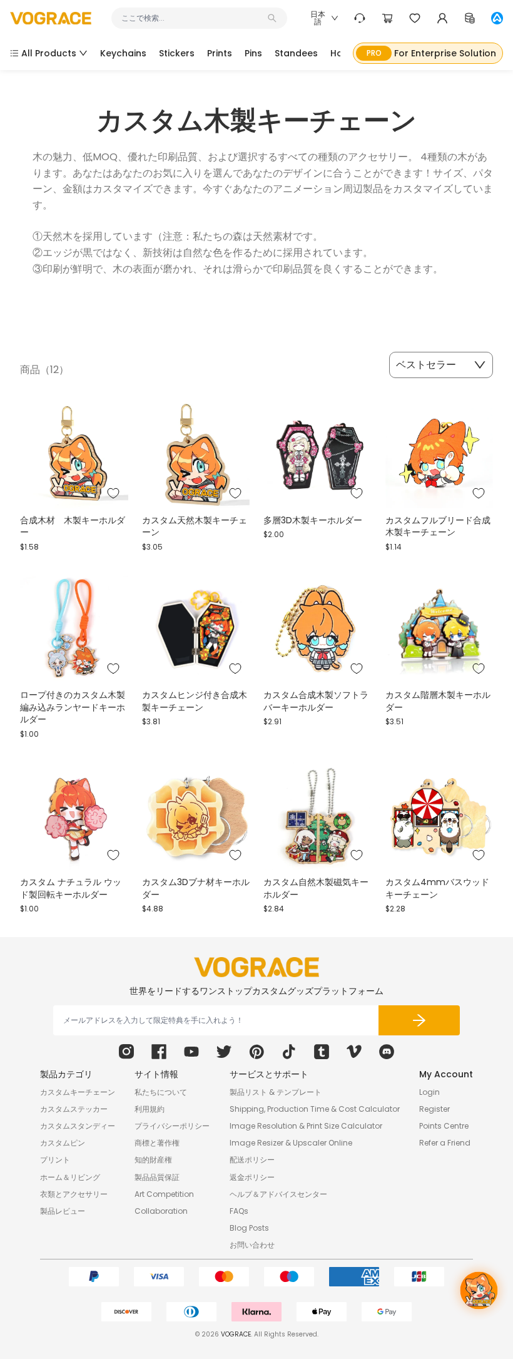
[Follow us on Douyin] (289, 1051)
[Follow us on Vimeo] (354, 1051)
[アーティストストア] (497, 18)
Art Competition (164, 1194)
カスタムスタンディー (77, 1126)
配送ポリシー (252, 1159)
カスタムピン (62, 1142)
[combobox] (193, 18)
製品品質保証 (157, 1177)
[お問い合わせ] (359, 18)
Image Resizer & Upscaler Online (291, 1142)
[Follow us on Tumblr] (321, 1051)
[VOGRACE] (50, 18)
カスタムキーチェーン (77, 1092)
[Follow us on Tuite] (224, 1051)
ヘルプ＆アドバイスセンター (278, 1194)
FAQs (239, 1211)
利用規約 (150, 1109)
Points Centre (444, 1126)
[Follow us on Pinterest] (256, 1051)
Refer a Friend (444, 1142)
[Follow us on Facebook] (159, 1051)
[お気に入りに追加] (113, 493)
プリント (55, 1159)
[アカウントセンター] (442, 18)
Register (434, 1109)
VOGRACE (236, 1334)
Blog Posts (249, 1228)
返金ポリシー (252, 1177)
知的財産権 (153, 1159)
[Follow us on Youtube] (191, 1051)
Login (429, 1092)
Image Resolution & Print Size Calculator (306, 1126)
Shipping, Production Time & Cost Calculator (315, 1109)
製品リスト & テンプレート (276, 1092)
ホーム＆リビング (70, 1177)
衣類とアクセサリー (74, 1194)
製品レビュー (62, 1211)
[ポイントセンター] (470, 18)
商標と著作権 (157, 1142)
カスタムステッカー (74, 1109)
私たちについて (161, 1092)
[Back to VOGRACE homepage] (256, 967)
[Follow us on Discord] (386, 1051)
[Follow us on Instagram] (126, 1051)
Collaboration (161, 1211)
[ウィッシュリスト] (415, 18)
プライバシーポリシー (172, 1126)
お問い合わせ (252, 1244)
